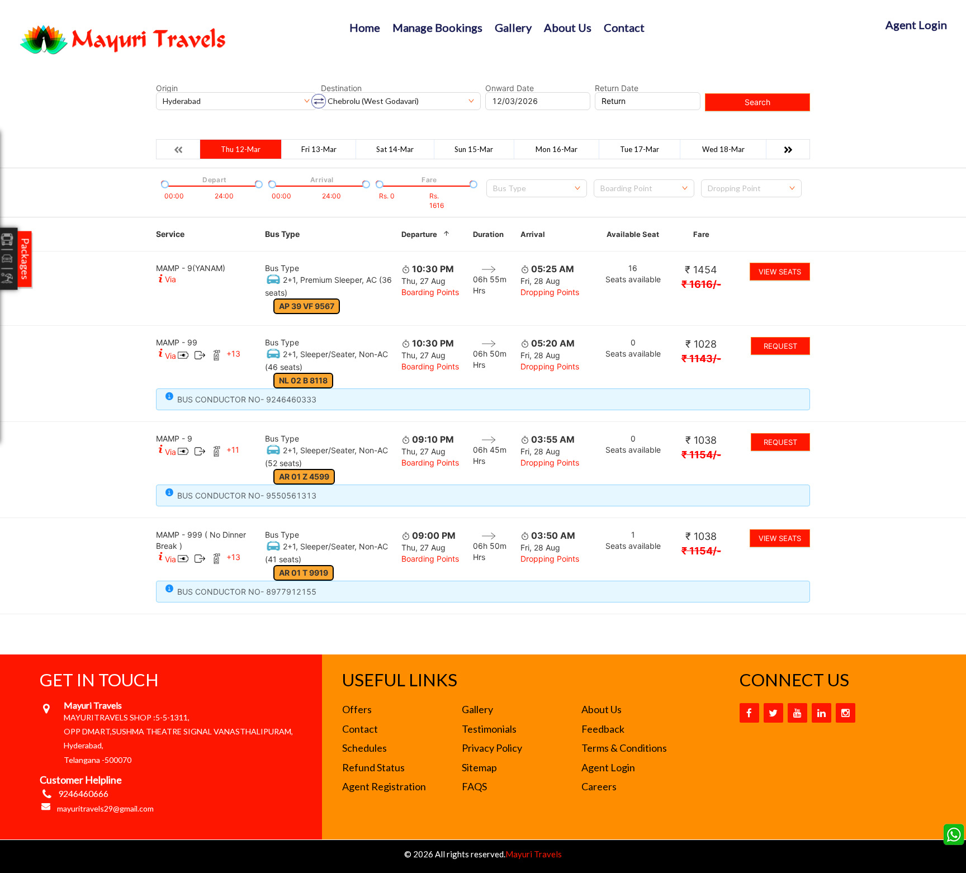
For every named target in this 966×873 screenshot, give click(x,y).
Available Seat (633, 234)
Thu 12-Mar (241, 149)
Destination (341, 88)
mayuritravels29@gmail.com (105, 808)
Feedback (602, 729)
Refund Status (373, 767)
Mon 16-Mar (556, 149)
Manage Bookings (437, 27)
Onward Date (509, 88)
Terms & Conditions (624, 748)
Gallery (513, 27)
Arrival (532, 234)
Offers (357, 709)
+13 (233, 353)
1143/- (701, 358)
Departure (419, 234)
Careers (599, 786)
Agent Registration (384, 786)
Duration (488, 234)
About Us (567, 27)
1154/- (701, 455)
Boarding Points (430, 292)
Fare (701, 234)
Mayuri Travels (533, 854)
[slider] (164, 183)
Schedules (364, 748)
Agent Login (916, 24)
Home (364, 27)
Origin (167, 88)
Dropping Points (549, 292)
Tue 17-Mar (639, 149)
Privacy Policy (492, 748)
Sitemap (479, 767)
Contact (624, 27)
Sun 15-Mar (473, 149)
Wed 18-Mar (723, 149)
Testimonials (489, 729)
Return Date (616, 88)
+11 (232, 449)
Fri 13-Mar (319, 149)
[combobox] (536, 188)
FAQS (474, 786)
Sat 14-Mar (395, 149)
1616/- (701, 284)
